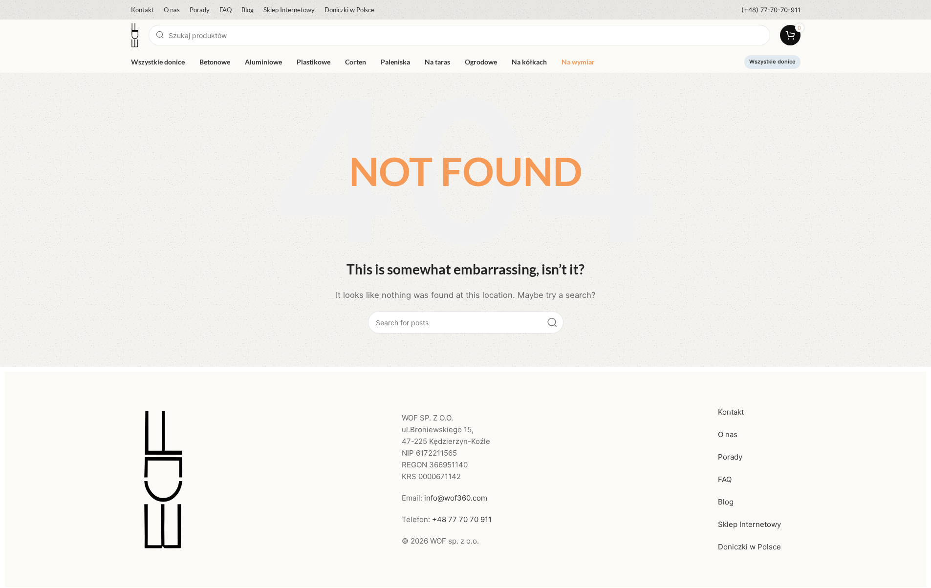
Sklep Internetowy (749, 524)
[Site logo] (135, 34)
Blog (726, 501)
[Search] (552, 322)
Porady (730, 457)
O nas (727, 434)
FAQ (725, 479)
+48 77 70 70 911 (462, 519)
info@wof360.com (455, 498)
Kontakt (731, 412)
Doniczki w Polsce (749, 546)
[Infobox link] (771, 10)
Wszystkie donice (772, 61)
